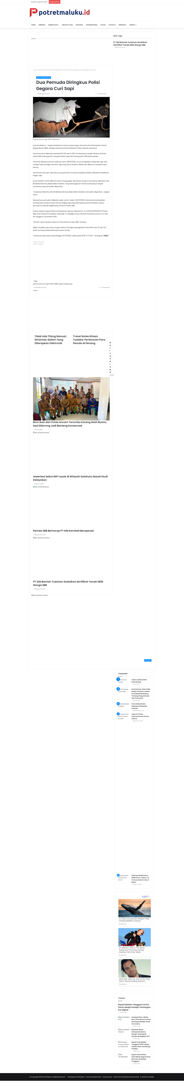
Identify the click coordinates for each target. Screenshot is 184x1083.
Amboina (42, 25)
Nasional (79, 25)
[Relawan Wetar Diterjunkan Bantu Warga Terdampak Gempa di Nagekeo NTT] (124, 1033)
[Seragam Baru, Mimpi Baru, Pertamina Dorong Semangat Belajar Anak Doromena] (124, 1020)
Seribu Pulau (53, 25)
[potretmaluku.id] (60, 12)
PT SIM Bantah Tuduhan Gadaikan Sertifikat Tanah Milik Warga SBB (130, 43)
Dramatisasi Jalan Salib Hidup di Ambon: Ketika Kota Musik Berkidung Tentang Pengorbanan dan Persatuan (141, 693)
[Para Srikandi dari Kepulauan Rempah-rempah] (124, 707)
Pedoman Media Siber (93, 1077)
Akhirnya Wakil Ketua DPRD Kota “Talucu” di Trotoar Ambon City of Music (140, 878)
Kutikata (112, 25)
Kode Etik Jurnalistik (147, 1077)
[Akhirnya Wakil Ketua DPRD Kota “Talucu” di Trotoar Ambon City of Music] (124, 878)
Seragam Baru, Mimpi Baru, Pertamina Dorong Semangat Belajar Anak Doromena (141, 1020)
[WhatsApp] (1, 1082)
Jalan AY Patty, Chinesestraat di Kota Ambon (140, 716)
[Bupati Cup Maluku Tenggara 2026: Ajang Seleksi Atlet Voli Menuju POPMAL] (124, 1045)
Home (33, 25)
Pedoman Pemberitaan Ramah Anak (126, 1077)
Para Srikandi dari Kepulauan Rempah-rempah (140, 706)
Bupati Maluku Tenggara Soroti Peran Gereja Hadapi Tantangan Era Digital (134, 1007)
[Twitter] (0, 1082)
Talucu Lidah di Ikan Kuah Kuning (139, 681)
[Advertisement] (71, 48)
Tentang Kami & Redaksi (76, 1077)
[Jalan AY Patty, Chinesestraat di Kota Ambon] (124, 793)
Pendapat (122, 25)
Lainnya (132, 25)
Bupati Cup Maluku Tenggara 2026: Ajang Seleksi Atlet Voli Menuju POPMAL (141, 1045)
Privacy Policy (107, 1077)
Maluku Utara (67, 25)
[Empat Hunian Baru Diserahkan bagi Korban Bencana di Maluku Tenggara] (124, 1057)
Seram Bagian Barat (43, 77)
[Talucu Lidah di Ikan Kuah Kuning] (124, 683)
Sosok (103, 25)
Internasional (91, 25)
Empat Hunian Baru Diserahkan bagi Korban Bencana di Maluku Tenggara (141, 1057)
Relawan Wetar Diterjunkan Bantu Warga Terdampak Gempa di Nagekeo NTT (141, 1033)
